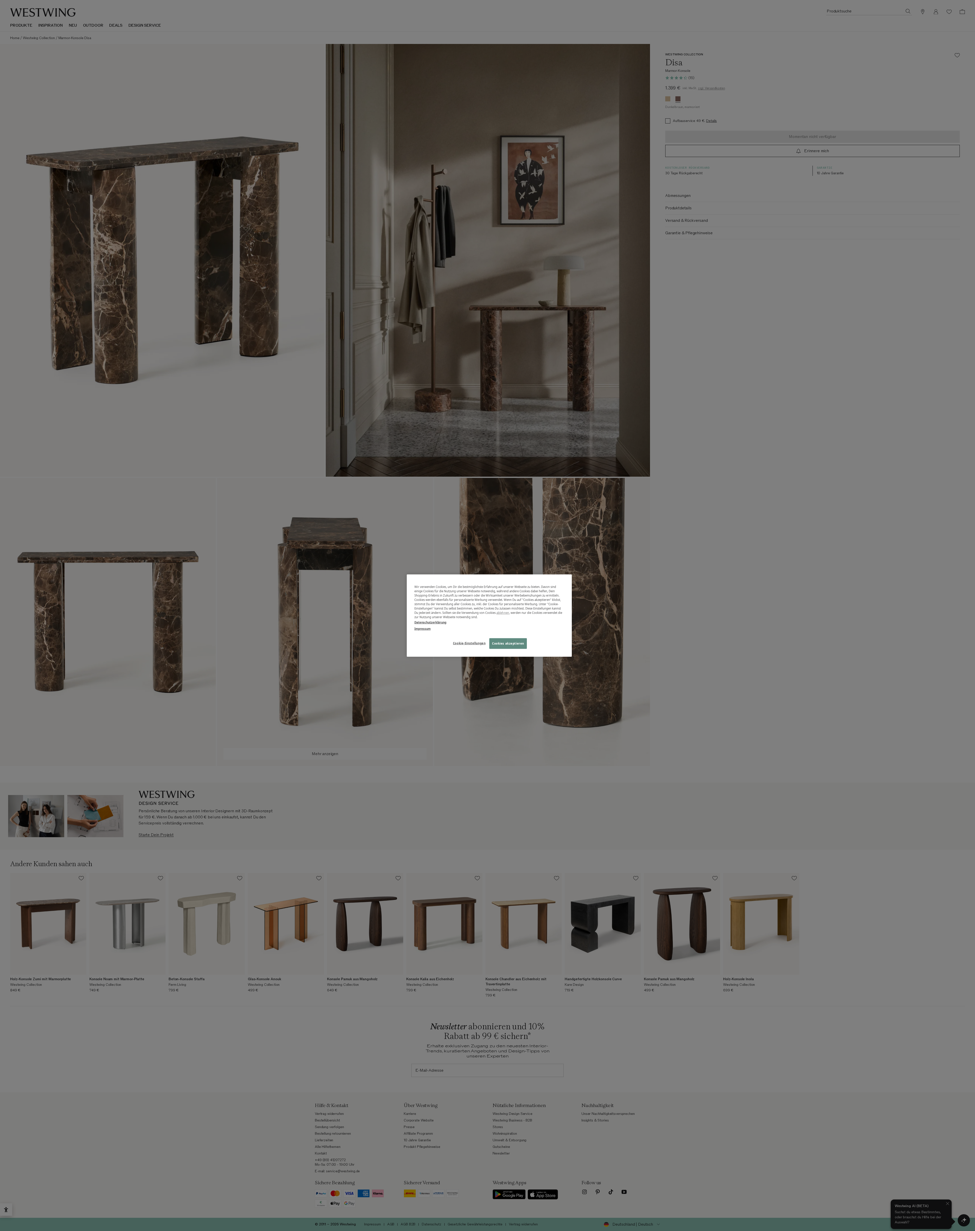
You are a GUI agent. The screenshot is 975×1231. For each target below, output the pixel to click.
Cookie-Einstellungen (469, 643)
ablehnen (502, 613)
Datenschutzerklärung (430, 622)
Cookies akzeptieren (508, 643)
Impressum (422, 629)
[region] (489, 615)
